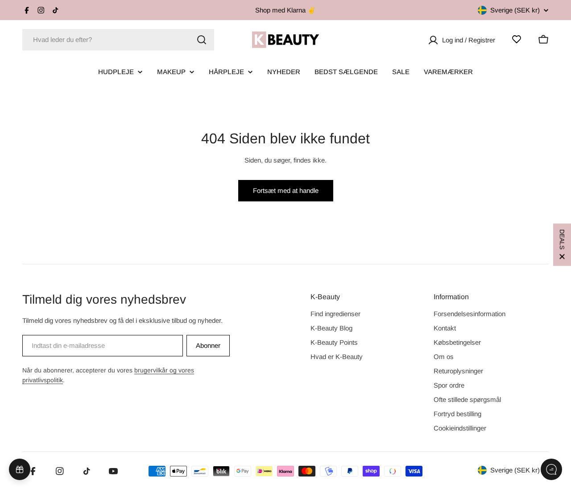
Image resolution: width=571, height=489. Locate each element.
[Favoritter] (516, 39)
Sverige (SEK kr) (515, 10)
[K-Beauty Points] (19, 469)
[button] (562, 244)
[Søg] (201, 39)
